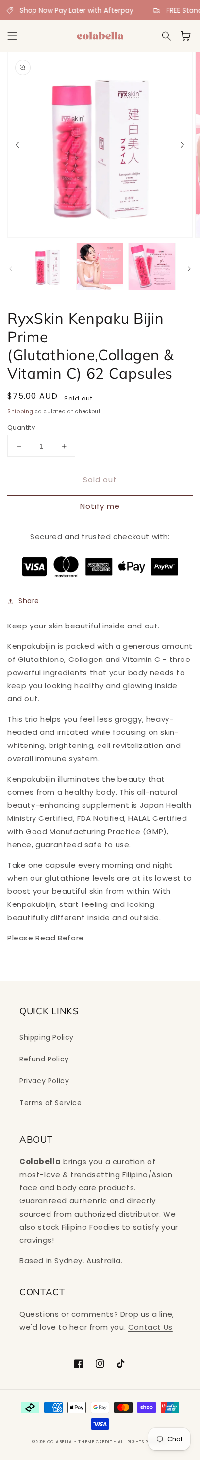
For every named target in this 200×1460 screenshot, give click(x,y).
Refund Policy (44, 1059)
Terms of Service (50, 1103)
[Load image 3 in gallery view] (152, 266)
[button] (12, 36)
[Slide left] (17, 145)
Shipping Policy (46, 1037)
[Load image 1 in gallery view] (47, 266)
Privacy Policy (44, 1081)
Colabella (59, 1441)
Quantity (21, 427)
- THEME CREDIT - (96, 1441)
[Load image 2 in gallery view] (100, 266)
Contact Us (150, 1327)
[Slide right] (182, 145)
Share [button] (28, 601)
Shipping (20, 411)
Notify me (100, 506)
